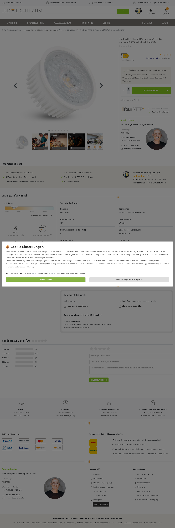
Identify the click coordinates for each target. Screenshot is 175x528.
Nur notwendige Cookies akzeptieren (129, 279)
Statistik (27, 274)
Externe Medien (43, 274)
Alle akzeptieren (46, 279)
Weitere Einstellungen (75, 274)
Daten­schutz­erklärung (24, 267)
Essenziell (14, 274)
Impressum (108, 264)
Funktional (60, 274)
